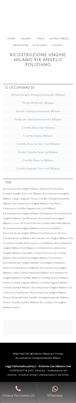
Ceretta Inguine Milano (54, 282)
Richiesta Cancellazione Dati (55, 366)
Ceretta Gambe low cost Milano (22, 193)
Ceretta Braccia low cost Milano (38, 144)
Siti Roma (63, 374)
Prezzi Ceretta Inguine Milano (21, 282)
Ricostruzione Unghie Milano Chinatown (28, 213)
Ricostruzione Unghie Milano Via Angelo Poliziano (38, 60)
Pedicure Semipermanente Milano (38, 119)
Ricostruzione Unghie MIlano (38, 17)
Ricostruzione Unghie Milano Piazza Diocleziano (33, 188)
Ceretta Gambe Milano (17, 287)
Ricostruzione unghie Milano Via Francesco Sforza (34, 233)
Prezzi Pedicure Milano (38, 103)
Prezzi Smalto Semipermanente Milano (38, 95)
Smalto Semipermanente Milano (38, 111)
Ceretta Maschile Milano (38, 127)
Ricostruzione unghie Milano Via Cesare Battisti (32, 228)
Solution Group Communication (37, 374)
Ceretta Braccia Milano (38, 160)
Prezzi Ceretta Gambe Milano (21, 302)
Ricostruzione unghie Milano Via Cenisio (38, 257)
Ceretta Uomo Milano (38, 136)
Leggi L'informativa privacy (20, 366)
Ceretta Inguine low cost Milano (38, 168)
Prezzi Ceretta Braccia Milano (38, 152)
